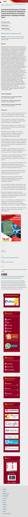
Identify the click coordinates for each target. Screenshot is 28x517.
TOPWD (4, 491)
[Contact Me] (12, 343)
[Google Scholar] (12, 421)
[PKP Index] (12, 428)
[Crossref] (12, 414)
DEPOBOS (5, 509)
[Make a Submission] (12, 334)
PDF (4, 245)
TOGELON (5, 498)
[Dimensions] (12, 447)
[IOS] (12, 440)
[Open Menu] (1, 1)
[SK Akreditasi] (12, 298)
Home (2, 4)
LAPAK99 (4, 489)
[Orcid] (12, 435)
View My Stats (12, 473)
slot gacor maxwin (7, 513)
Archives (7, 4)
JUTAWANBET (5, 495)
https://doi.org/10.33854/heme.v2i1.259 (12, 33)
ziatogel (4, 500)
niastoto (4, 502)
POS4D (4, 511)
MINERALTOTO (6, 493)
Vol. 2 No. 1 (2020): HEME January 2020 (17, 4)
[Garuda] (12, 409)
